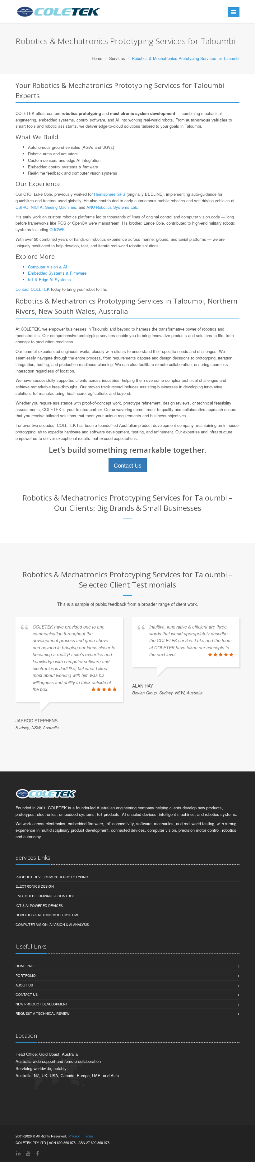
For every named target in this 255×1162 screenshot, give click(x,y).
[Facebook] (37, 1153)
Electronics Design (35, 886)
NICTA (37, 207)
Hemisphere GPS (109, 194)
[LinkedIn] (18, 1153)
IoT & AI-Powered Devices (39, 905)
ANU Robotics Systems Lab (111, 207)
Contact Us (127, 465)
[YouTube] (28, 1153)
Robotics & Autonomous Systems (47, 914)
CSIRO (22, 207)
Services (117, 58)
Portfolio (26, 975)
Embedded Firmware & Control (45, 895)
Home (97, 58)
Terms (89, 1135)
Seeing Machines (60, 207)
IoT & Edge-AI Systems (49, 279)
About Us (24, 984)
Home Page (26, 965)
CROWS (57, 229)
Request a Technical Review (42, 1013)
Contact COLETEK (33, 289)
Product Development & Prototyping (52, 876)
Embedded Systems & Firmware (57, 273)
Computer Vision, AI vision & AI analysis (52, 924)
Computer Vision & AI (47, 267)
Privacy (74, 1135)
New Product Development (42, 1003)
